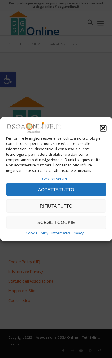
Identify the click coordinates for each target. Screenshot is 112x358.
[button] (103, 128)
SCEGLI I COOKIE (56, 222)
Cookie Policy (37, 233)
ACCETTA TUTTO (56, 189)
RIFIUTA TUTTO (56, 206)
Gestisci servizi (54, 178)
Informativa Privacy (67, 233)
